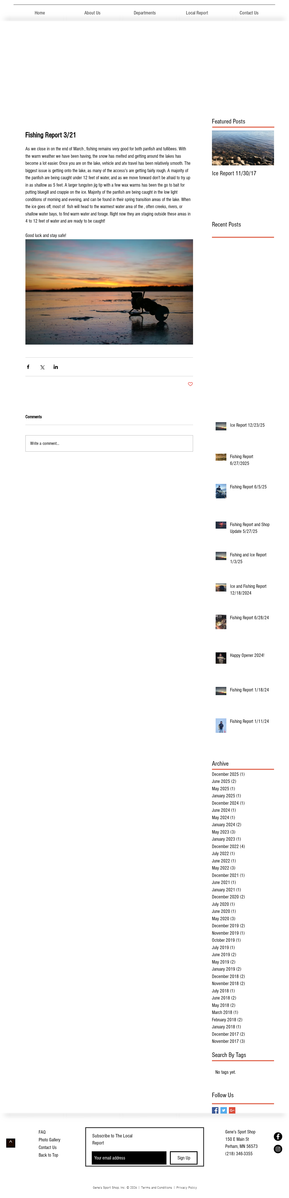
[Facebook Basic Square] (215, 1110)
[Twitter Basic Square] (223, 1110)
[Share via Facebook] (28, 367)
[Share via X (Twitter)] (42, 367)
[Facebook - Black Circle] (278, 1136)
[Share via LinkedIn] (55, 367)
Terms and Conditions (156, 1188)
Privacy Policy (186, 1188)
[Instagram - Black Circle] (278, 1149)
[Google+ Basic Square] (232, 1110)
